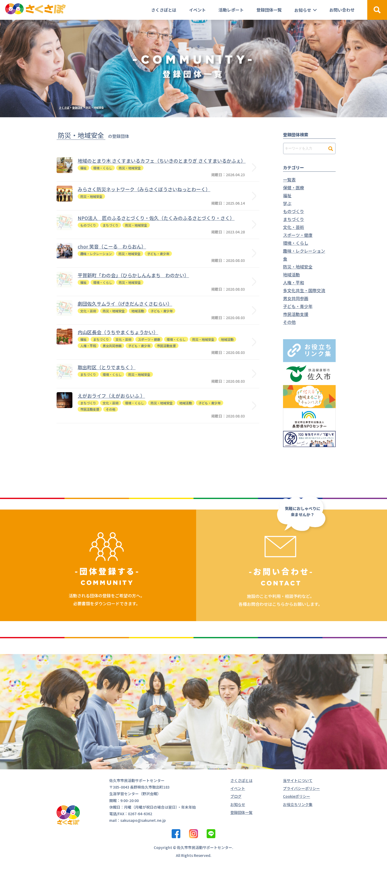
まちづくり (293, 219)
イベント (197, 10)
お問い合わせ (342, 10)
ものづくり (293, 211)
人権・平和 (293, 282)
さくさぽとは (163, 10)
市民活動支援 (295, 314)
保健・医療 (293, 187)
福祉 (287, 195)
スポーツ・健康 (297, 235)
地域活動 (291, 274)
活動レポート (231, 10)
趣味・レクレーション (304, 251)
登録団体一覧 (269, 10)
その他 (289, 322)
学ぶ (287, 203)
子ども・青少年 (297, 306)
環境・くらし (295, 243)
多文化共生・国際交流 (304, 290)
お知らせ (302, 10)
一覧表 (289, 179)
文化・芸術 (293, 227)
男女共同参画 (295, 298)
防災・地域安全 (297, 266)
